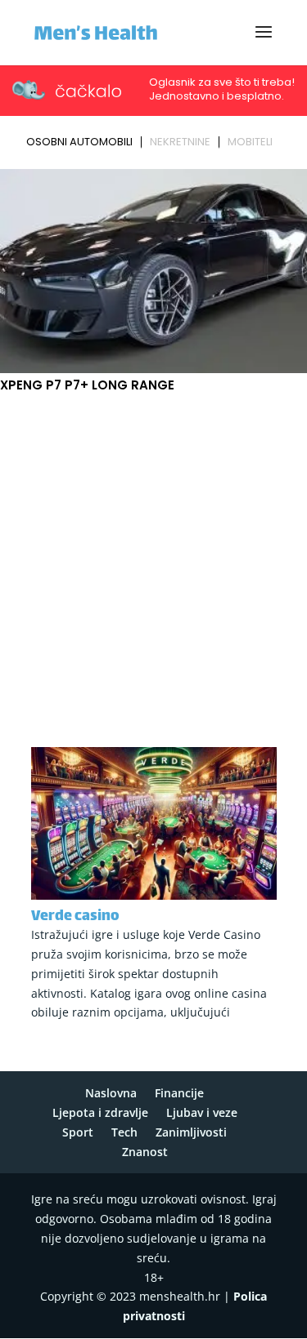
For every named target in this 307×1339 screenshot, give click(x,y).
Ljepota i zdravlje (100, 1112)
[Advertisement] (153, 557)
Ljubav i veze (201, 1112)
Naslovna (111, 1093)
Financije (179, 1093)
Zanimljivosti (191, 1132)
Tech (124, 1132)
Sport (77, 1132)
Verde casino (75, 917)
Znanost (145, 1151)
